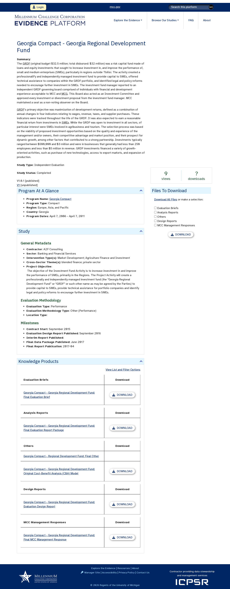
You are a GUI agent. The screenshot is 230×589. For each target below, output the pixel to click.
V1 (18, 185)
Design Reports (167, 221)
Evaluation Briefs (167, 208)
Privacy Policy (126, 572)
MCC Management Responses (176, 225)
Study (24, 231)
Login (39, 7)
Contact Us (143, 572)
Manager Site (92, 572)
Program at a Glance (39, 191)
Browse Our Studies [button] (164, 20)
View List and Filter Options (123, 370)
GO (211, 7)
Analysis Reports (167, 212)
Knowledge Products (38, 361)
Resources (124, 568)
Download (126, 395)
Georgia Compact (60, 199)
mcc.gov (115, 7)
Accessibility (109, 572)
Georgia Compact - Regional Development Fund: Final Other (61, 456)
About (207, 20)
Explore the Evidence (103, 568)
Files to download (169, 190)
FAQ (191, 20)
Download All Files (165, 199)
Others (161, 217)
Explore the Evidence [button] (127, 20)
